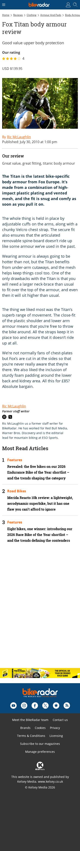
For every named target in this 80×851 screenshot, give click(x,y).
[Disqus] (40, 609)
